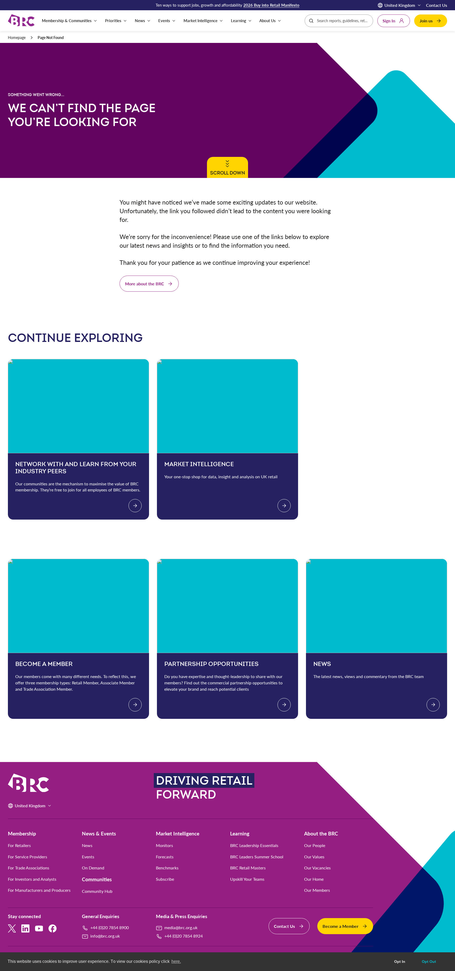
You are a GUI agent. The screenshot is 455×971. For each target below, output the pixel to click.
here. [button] (176, 961)
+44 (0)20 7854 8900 (109, 927)
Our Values (314, 856)
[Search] (311, 21)
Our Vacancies (317, 867)
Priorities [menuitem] (113, 20)
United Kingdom (399, 5)
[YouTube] (39, 928)
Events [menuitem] (164, 20)
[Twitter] (12, 928)
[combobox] (343, 21)
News (87, 845)
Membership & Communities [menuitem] (67, 20)
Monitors (164, 845)
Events (88, 856)
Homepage (17, 37)
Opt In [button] (399, 961)
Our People (314, 845)
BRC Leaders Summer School (256, 856)
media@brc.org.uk (180, 927)
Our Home (314, 879)
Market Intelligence (177, 833)
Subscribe (165, 879)
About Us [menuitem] (267, 20)
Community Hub (97, 891)
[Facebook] (52, 928)
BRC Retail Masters (248, 867)
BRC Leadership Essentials (254, 845)
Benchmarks (167, 867)
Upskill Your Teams (247, 879)
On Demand (93, 867)
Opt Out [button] (429, 961)
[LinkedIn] (25, 928)
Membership (22, 833)
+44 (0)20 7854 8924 (183, 936)
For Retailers (19, 845)
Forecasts (165, 856)
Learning (239, 833)
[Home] (21, 20)
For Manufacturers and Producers (39, 890)
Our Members (317, 890)
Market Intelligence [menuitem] (200, 20)
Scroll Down (226, 173)
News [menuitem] (140, 20)
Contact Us (436, 5)
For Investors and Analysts (32, 879)
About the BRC (321, 833)
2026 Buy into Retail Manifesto (271, 5)
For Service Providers (27, 856)
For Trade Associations (28, 867)
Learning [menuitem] (238, 20)
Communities (97, 879)
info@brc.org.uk (105, 936)
